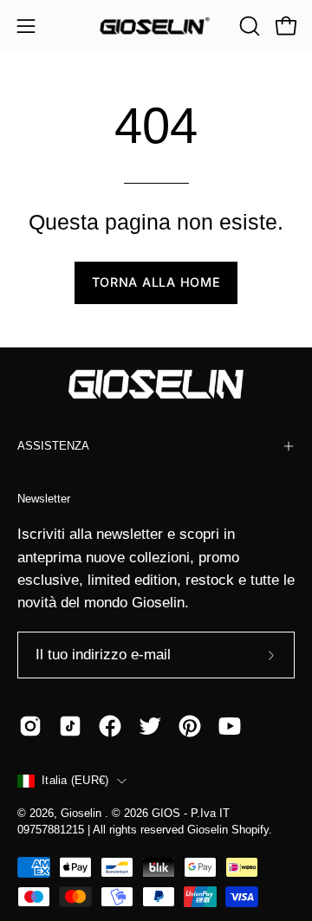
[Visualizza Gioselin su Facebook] (110, 726)
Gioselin (83, 813)
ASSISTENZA (53, 445)
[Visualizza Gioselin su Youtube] (230, 726)
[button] (248, 26)
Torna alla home (156, 282)
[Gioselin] (156, 26)
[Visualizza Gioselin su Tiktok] (70, 726)
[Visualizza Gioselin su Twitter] (150, 726)
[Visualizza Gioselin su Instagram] (30, 726)
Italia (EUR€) (75, 781)
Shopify (250, 830)
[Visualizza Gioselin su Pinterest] (190, 726)
